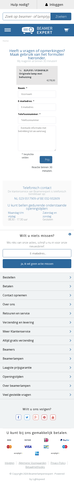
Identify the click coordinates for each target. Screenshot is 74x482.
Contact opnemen (15, 295)
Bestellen (9, 277)
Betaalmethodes (35, 467)
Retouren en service (16, 313)
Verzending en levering (18, 322)
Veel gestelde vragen (17, 395)
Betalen (8, 286)
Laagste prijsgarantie (17, 368)
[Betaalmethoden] (9, 440)
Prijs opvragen (48, 160)
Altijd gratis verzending (18, 340)
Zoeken (61, 16)
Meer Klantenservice (16, 331)
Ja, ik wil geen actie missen (37, 263)
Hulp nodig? (20, 4)
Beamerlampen (13, 359)
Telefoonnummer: (29, 114)
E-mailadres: (26, 101)
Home (6, 40)
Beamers (9, 349)
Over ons (9, 304)
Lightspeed (39, 479)
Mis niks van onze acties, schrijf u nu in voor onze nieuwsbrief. (37, 244)
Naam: (22, 88)
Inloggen (55, 4)
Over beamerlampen (16, 386)
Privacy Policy (58, 463)
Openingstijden (13, 377)
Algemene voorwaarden (32, 463)
